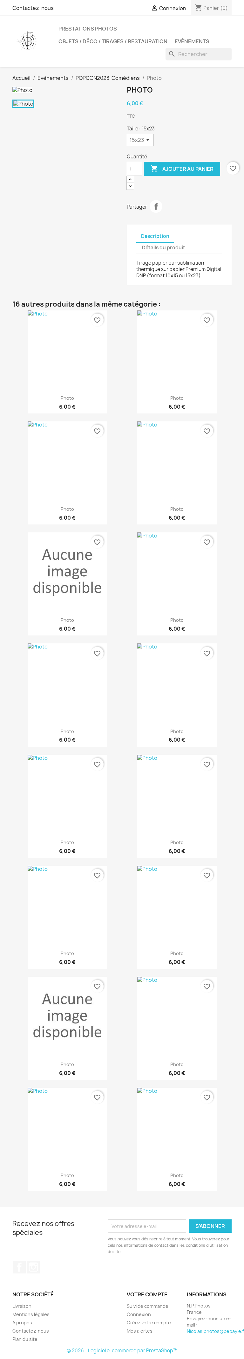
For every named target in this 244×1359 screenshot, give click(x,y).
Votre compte (147, 1294)
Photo (67, 398)
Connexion (139, 1314)
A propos (22, 1323)
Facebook (19, 1267)
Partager (156, 206)
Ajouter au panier (182, 168)
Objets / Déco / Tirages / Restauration (112, 41)
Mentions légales (31, 1314)
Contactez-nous (33, 7)
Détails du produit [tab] (163, 247)
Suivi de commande (147, 1306)
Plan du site (24, 1339)
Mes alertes (139, 1331)
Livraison (21, 1306)
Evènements (192, 41)
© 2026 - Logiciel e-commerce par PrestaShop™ (122, 1350)
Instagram (33, 1267)
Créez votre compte (149, 1323)
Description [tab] (155, 236)
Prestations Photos (87, 28)
